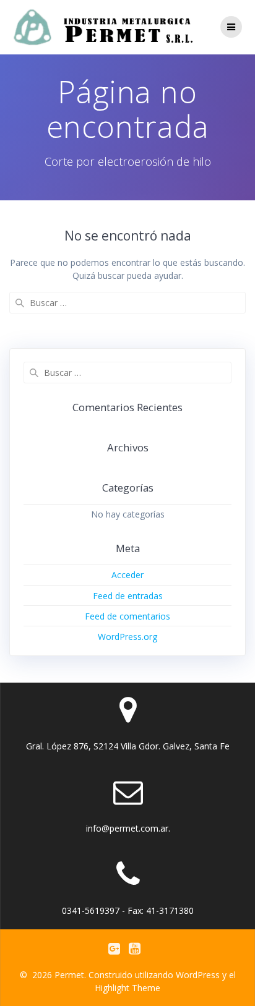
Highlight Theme (127, 988)
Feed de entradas (128, 596)
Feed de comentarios (127, 616)
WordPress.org (127, 636)
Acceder (127, 575)
